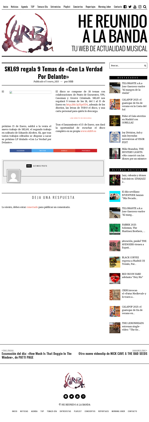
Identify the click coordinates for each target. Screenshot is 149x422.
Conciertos (90, 411)
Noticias (24, 411)
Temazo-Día (52, 411)
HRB (70, 81)
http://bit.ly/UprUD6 (77, 104)
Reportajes (103, 411)
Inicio (14, 411)
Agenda (34, 411)
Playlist (78, 411)
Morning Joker (118, 411)
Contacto (132, 411)
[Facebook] (125, 7)
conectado (32, 207)
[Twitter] (129, 7)
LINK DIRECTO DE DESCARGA (81, 118)
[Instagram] (139, 7)
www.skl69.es (88, 131)
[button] (144, 65)
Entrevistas (65, 411)
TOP (42, 411)
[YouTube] (134, 7)
